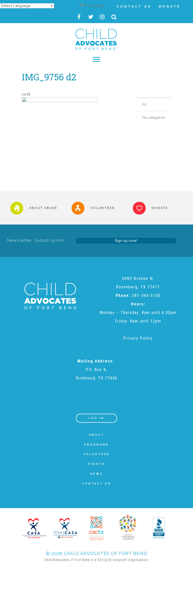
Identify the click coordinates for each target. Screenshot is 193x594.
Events (96, 464)
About (96, 435)
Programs (96, 444)
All (144, 104)
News (96, 473)
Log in (96, 418)
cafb (26, 93)
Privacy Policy (138, 338)
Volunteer (96, 454)
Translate (95, 6)
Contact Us (134, 6)
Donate (169, 6)
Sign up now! (126, 241)
